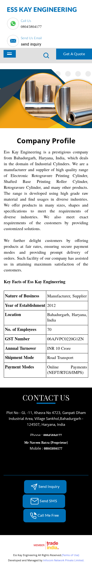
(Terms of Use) (70, 555)
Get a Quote (74, 54)
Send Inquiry (31, 44)
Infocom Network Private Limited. (63, 560)
